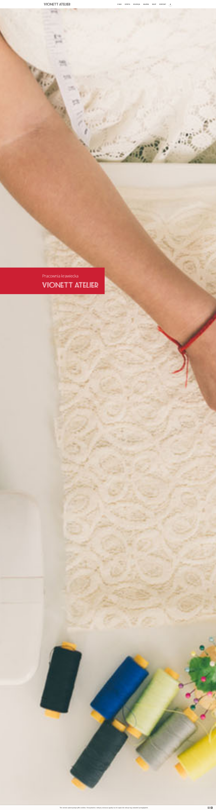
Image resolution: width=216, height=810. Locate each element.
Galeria (146, 4)
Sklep (154, 4)
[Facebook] (170, 4)
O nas (119, 4)
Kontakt (162, 4)
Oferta (127, 4)
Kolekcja (136, 4)
